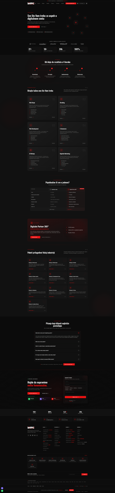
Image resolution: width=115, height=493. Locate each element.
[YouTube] (35, 435)
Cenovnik (57, 3)
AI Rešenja (66, 389)
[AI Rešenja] (68, 26)
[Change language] (78, 3)
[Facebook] (30, 435)
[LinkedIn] (33, 435)
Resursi (52, 3)
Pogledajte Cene (45, 393)
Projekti (48, 3)
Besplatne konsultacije (33, 26)
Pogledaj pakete (34, 237)
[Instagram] (28, 435)
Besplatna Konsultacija (70, 3)
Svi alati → (86, 455)
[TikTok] (37, 435)
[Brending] (77, 14)
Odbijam (66, 490)
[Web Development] (87, 26)
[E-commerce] (81, 32)
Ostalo (70, 389)
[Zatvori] (114, 1)
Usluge (43, 3)
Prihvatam (71, 490)
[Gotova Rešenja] (69, 17)
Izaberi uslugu (52, 209)
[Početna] (35, 3)
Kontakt (62, 3)
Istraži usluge (43, 26)
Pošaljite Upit (75, 397)
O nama (38, 3)
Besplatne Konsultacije (33, 393)
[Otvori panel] (87, 3)
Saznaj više (69, 209)
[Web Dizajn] (85, 17)
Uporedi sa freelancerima (46, 237)
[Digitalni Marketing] (73, 32)
